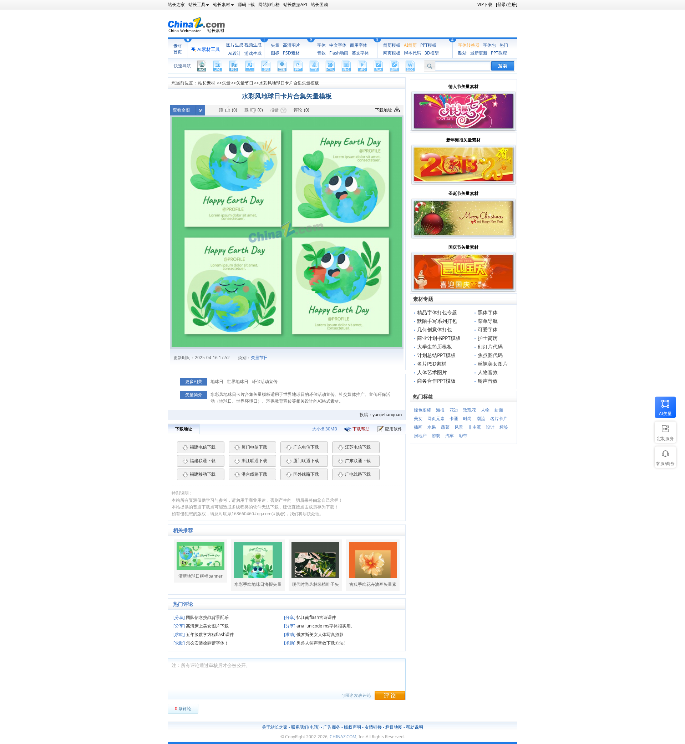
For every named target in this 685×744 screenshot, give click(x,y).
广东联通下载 (358, 461)
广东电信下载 (306, 447)
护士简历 (488, 338)
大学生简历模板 (434, 346)
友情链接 (373, 727)
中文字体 (337, 45)
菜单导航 (488, 320)
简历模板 (391, 45)
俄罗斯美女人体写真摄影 (314, 634)
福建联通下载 (202, 461)
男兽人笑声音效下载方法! (314, 643)
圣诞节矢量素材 (463, 193)
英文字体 (360, 53)
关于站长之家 (275, 727)
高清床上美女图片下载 (201, 626)
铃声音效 (488, 380)
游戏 (436, 436)
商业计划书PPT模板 (439, 338)
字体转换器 (469, 45)
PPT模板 (428, 45)
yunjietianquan (387, 415)
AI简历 (410, 45)
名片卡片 (498, 418)
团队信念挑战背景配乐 (201, 617)
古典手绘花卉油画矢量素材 (372, 584)
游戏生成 (253, 53)
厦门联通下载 (306, 461)
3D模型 (432, 53)
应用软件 (393, 429)
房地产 (420, 436)
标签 (503, 427)
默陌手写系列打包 (437, 320)
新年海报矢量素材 (463, 140)
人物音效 (488, 372)
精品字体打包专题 (437, 312)
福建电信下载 (202, 447)
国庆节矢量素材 (463, 247)
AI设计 (234, 53)
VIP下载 (484, 4)
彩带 (463, 436)
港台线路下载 (254, 474)
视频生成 (253, 45)
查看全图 (181, 110)
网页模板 (391, 53)
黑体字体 (488, 312)
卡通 (454, 418)
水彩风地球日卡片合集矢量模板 (289, 83)
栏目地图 (393, 727)
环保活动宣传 (265, 381)
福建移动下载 (202, 474)
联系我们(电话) (305, 727)
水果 (431, 427)
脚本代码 (412, 53)
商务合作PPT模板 (436, 380)
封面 (498, 410)
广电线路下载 (358, 474)
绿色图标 (422, 410)
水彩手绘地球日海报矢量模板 (257, 584)
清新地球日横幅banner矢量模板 (200, 576)
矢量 (275, 45)
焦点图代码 (490, 355)
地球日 (216, 381)
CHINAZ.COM (343, 737)
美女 (418, 418)
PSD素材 (291, 53)
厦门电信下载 (254, 447)
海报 (440, 410)
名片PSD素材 (431, 363)
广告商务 (331, 727)
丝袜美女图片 (493, 363)
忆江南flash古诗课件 (310, 617)
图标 (275, 53)
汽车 (449, 436)
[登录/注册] (506, 4)
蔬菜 (445, 427)
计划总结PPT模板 (436, 355)
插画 (418, 427)
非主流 (474, 427)
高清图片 (291, 45)
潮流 (481, 418)
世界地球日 (237, 381)
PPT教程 (499, 53)
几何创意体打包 (434, 329)
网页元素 (436, 418)
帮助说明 (414, 727)
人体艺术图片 (432, 372)
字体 (321, 45)
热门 (503, 45)
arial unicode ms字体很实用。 (319, 626)
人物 (485, 410)
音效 (321, 53)
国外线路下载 (306, 474)
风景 (459, 427)
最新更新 (478, 53)
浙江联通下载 (254, 461)
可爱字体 (488, 329)
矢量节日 (244, 83)
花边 (454, 410)
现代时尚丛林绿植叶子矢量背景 (315, 584)
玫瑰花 (469, 410)
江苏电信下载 (358, 447)
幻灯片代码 (490, 346)
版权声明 (352, 727)
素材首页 (177, 49)
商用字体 (358, 45)
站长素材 (206, 83)
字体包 (489, 45)
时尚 (467, 418)
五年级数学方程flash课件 (203, 634)
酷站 (462, 53)
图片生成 (234, 45)
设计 (490, 427)
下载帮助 (361, 429)
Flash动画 (338, 53)
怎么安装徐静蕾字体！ (201, 643)
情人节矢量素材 (463, 86)
